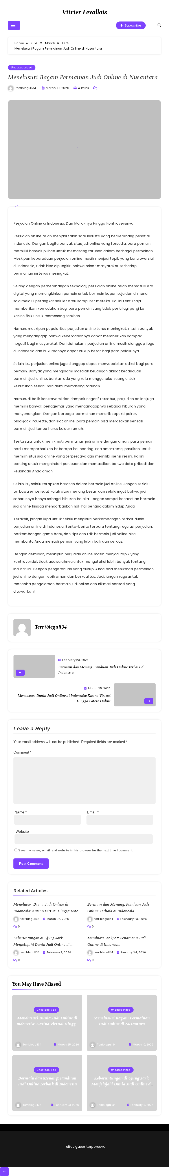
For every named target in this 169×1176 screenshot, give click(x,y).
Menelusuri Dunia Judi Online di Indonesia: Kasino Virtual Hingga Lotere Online (47, 911)
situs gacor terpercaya (85, 1146)
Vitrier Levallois (84, 12)
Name (21, 812)
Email (93, 812)
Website (22, 831)
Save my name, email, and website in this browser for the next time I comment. (75, 850)
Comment (22, 752)
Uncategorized (21, 67)
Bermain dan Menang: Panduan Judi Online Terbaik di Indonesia (47, 1081)
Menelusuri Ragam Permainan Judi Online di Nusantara (122, 1020)
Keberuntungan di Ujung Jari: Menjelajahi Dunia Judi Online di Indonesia (41, 944)
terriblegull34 (25, 88)
